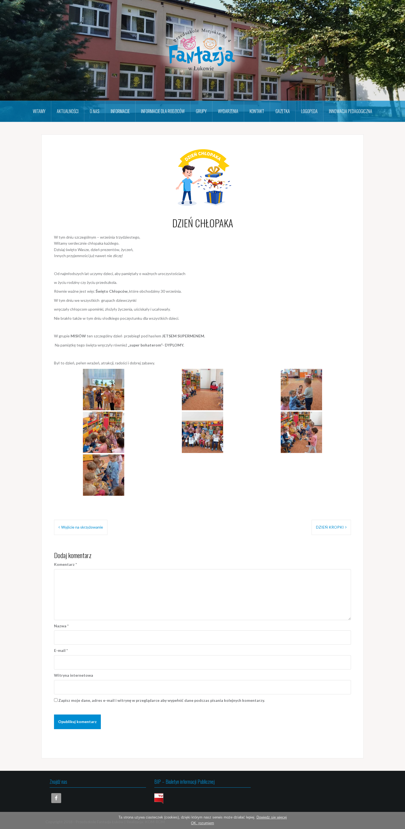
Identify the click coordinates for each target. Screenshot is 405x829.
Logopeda (309, 111)
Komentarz (65, 564)
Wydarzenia (228, 111)
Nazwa (61, 625)
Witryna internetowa (73, 675)
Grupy (201, 111)
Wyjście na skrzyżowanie (82, 527)
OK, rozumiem (202, 823)
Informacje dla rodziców (163, 111)
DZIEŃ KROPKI (330, 527)
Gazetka (283, 111)
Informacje (120, 111)
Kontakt (257, 111)
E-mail (61, 650)
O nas (94, 111)
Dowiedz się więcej (271, 817)
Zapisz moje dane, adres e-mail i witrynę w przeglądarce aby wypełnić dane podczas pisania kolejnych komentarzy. (161, 700)
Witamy (39, 111)
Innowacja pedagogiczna (350, 111)
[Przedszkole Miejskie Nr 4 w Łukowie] (202, 49)
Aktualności (68, 111)
